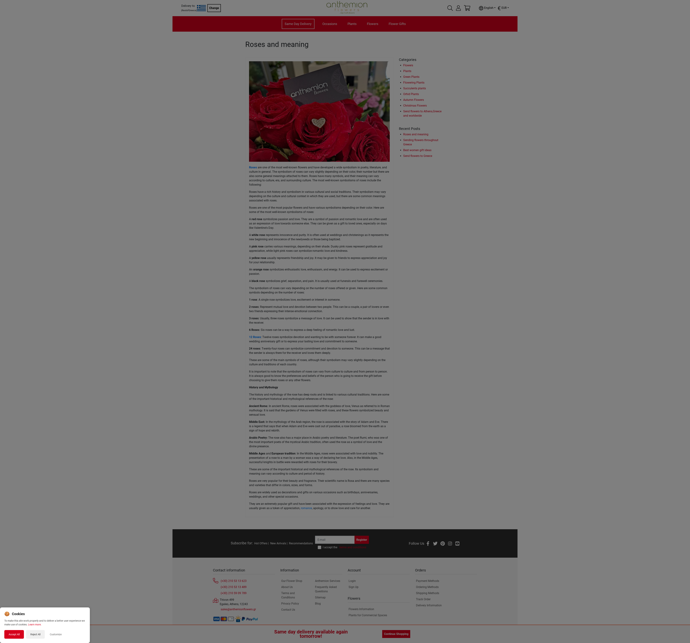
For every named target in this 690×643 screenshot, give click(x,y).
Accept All (14, 634)
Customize (56, 634)
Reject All (35, 634)
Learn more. (35, 624)
